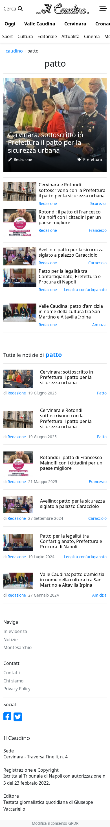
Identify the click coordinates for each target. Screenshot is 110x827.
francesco (98, 230)
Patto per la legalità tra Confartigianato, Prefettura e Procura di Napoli (71, 541)
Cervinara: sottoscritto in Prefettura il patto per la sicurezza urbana (66, 377)
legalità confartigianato (85, 289)
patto (102, 393)
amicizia (99, 324)
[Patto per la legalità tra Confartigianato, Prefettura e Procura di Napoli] (19, 277)
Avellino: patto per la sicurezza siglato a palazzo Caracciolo (72, 503)
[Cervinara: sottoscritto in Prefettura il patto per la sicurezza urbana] (55, 124)
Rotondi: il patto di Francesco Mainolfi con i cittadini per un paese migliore (71, 463)
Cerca (10, 8)
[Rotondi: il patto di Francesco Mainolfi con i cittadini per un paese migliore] (19, 222)
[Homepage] (62, 8)
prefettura (92, 159)
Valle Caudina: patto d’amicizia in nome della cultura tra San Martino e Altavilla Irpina (72, 580)
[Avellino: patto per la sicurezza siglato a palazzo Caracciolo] (19, 255)
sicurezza (98, 203)
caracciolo (97, 262)
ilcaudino (13, 51)
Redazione (23, 159)
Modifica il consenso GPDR (55, 823)
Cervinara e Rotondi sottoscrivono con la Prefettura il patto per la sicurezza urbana (66, 418)
